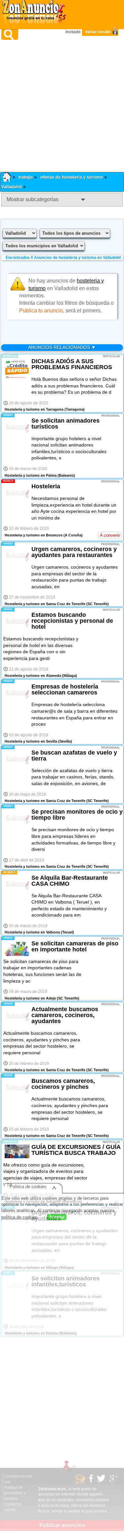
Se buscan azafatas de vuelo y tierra (74, 755)
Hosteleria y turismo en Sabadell (33, 1201)
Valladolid (11, 186)
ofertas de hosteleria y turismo (71, 177)
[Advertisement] (62, 105)
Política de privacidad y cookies (15, 1493)
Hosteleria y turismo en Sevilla (31, 741)
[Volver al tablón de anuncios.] (9, 177)
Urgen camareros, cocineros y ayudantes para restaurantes (74, 552)
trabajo (26, 177)
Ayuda (10, 1509)
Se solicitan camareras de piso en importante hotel (74, 946)
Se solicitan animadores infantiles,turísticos (65, 1281)
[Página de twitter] (102, 1481)
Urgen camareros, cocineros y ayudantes (74, 1215)
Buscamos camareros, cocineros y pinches (63, 1084)
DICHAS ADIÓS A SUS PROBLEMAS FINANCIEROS (71, 364)
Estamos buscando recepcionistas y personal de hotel (72, 620)
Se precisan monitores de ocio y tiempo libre (77, 814)
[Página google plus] (114, 1481)
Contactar (12, 1504)
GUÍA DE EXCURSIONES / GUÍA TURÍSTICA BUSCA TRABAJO (75, 1150)
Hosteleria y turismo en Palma (31, 475)
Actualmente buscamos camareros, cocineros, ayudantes (64, 1015)
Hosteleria (45, 486)
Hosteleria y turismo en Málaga (31, 1267)
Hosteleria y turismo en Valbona (32, 932)
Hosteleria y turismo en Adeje (30, 998)
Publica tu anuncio (41, 310)
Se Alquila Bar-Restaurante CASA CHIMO (69, 880)
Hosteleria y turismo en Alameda (33, 676)
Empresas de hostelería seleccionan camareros (64, 689)
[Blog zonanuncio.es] (81, 1482)
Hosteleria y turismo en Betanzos (33, 535)
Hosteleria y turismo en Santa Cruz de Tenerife (45, 604)
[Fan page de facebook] (92, 1481)
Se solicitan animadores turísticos (65, 423)
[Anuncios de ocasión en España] (36, 13)
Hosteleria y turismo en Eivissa (31, 1333)
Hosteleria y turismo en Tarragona (34, 409)
